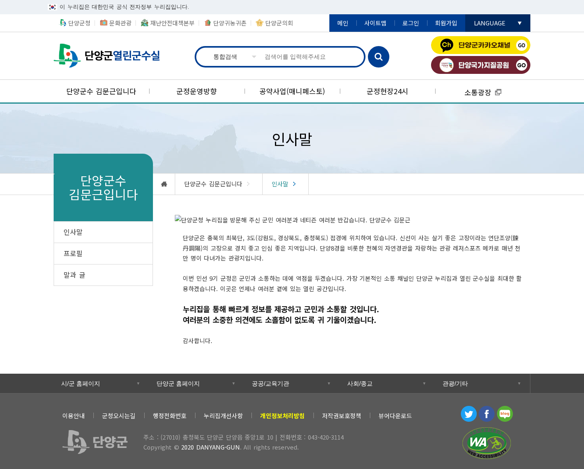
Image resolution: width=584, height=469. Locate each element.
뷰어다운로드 (395, 415)
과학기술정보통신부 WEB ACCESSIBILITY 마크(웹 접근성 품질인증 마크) (486, 443)
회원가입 (446, 23)
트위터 (469, 414)
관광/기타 (455, 383)
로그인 (410, 23)
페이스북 (487, 414)
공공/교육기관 (270, 383)
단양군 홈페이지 (178, 383)
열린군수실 (109, 55)
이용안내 (73, 415)
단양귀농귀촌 (230, 23)
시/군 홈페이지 (80, 383)
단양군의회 (279, 23)
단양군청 (79, 23)
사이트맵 (375, 23)
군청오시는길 (118, 415)
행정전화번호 (169, 415)
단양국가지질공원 (480, 65)
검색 (378, 57)
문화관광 (120, 23)
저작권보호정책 (341, 415)
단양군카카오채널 (480, 45)
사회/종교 (360, 383)
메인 (342, 23)
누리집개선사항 (223, 415)
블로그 (505, 414)
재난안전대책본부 (172, 23)
